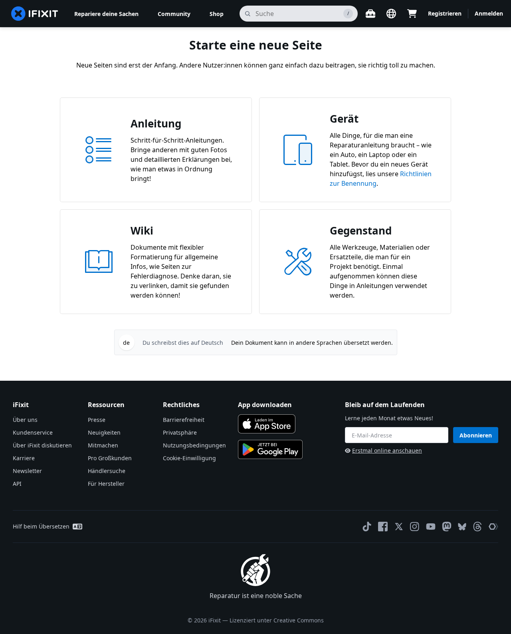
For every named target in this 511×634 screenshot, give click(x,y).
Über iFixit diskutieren (42, 445)
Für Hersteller (106, 483)
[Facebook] (383, 526)
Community (174, 14)
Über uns (25, 419)
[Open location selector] (391, 14)
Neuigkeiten (104, 432)
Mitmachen (103, 445)
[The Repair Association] (493, 526)
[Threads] (477, 526)
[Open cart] (412, 14)
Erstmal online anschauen (387, 450)
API (17, 483)
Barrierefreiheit (183, 419)
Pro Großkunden (110, 458)
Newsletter (27, 471)
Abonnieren (476, 435)
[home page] (34, 13)
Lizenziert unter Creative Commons (277, 620)
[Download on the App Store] (266, 423)
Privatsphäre (180, 432)
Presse (96, 419)
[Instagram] (415, 526)
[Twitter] (399, 526)
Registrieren (444, 13)
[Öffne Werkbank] (370, 14)
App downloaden (265, 404)
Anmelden (489, 13)
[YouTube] (431, 526)
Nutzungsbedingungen (194, 445)
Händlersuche (106, 471)
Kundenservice (33, 432)
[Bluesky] (462, 527)
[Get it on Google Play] (270, 449)
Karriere (24, 458)
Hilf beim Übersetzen (41, 526)
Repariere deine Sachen (106, 14)
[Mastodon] (447, 526)
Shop (217, 14)
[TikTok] (367, 526)
